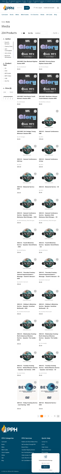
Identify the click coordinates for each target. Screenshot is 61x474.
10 (54, 416)
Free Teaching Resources (28, 453)
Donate (52, 1)
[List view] (24, 33)
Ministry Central (30, 2)
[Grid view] (21, 33)
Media (3, 455)
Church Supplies (5, 453)
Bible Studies (5, 450)
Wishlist (57, 1)
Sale (3, 458)
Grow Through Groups (18, 2)
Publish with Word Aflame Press (30, 442)
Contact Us (44, 442)
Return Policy (25, 447)
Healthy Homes (24, 2)
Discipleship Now (36, 2)
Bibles (3, 447)
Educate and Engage (42, 2)
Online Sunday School (27, 455)
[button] (35, 41)
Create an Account (49, 8)
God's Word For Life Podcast (29, 458)
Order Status (45, 447)
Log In (40, 8)
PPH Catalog (45, 453)
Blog (3, 461)
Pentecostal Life (12, 2)
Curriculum (4, 442)
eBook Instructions (46, 450)
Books (3, 444)
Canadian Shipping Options (28, 450)
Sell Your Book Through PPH (28, 444)
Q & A (43, 444)
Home (3, 1)
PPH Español (7, 2)
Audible (48, 1)
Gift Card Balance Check (28, 461)
